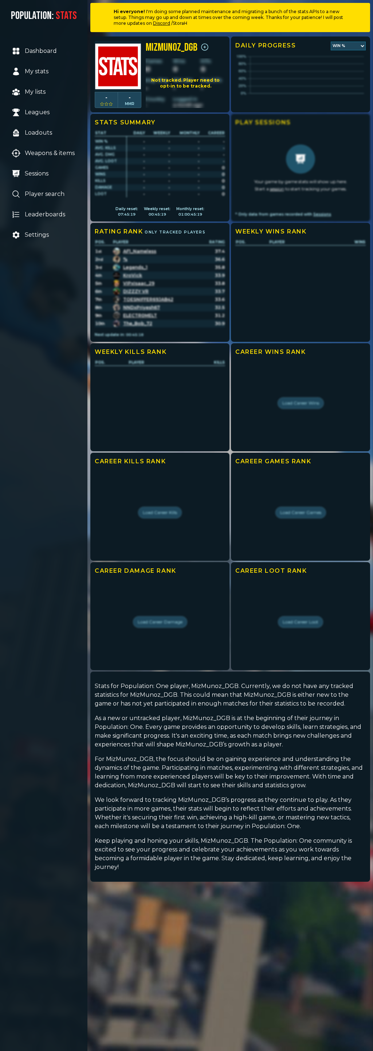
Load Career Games (300, 512)
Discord (161, 23)
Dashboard (41, 50)
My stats (36, 71)
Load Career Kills (160, 512)
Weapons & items (50, 153)
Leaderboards (45, 214)
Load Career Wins (300, 403)
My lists (35, 91)
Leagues (37, 112)
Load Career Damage (160, 622)
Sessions (36, 173)
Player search (44, 193)
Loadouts (38, 132)
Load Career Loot (300, 622)
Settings (37, 234)
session (277, 189)
